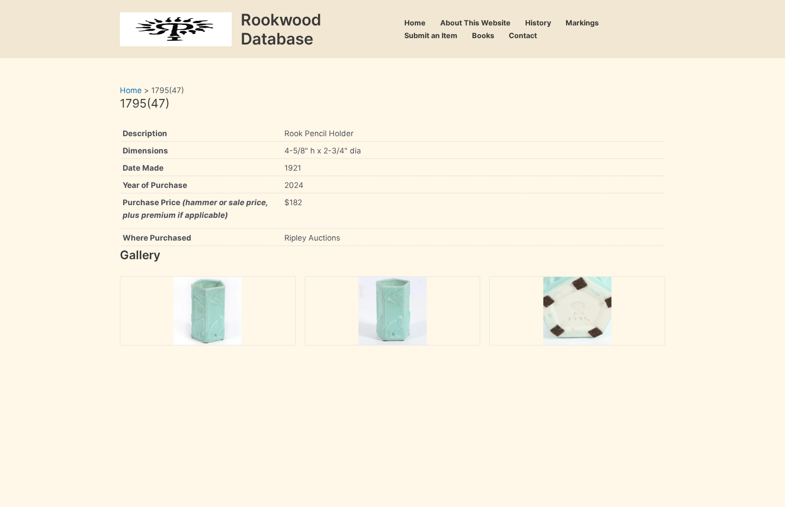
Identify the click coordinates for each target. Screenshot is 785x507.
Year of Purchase (155, 185)
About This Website (475, 22)
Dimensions (145, 150)
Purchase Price (195, 209)
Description (145, 133)
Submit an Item (430, 35)
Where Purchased (157, 237)
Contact (523, 35)
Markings (582, 22)
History (538, 22)
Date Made (143, 167)
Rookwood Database (281, 29)
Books (483, 35)
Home (415, 22)
